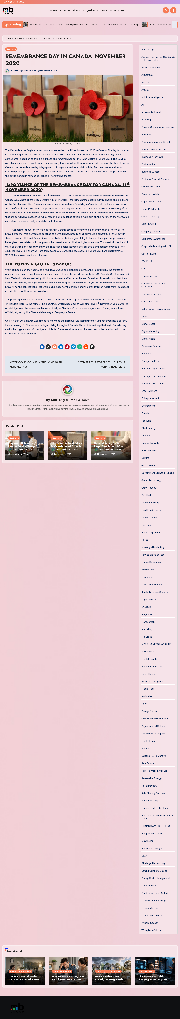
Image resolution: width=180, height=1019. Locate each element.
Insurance (146, 577)
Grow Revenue (149, 487)
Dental (145, 316)
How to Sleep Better (152, 554)
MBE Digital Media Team (25, 70)
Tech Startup (148, 885)
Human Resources (151, 562)
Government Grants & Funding (157, 472)
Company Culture (150, 231)
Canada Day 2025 (151, 186)
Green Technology (151, 480)
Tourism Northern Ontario (155, 893)
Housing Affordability (152, 547)
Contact (102, 10)
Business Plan (148, 164)
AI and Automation (151, 67)
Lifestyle (146, 606)
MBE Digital (147, 651)
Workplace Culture (151, 930)
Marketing (146, 629)
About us (64, 10)
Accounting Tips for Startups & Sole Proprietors (158, 59)
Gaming (145, 458)
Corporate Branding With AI (156, 246)
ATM (144, 104)
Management (148, 621)
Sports (145, 855)
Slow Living (147, 841)
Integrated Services (152, 584)
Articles (145, 89)
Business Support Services (155, 179)
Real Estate (147, 763)
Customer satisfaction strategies (153, 285)
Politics (145, 748)
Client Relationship (151, 209)
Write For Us (116, 10)
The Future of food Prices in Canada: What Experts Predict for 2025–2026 (66, 446)
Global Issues (148, 465)
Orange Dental (149, 711)
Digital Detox (148, 323)
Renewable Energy (151, 778)
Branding (146, 119)
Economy (146, 353)
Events (145, 413)
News (144, 703)
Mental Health (149, 659)
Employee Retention (152, 383)
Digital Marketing (150, 331)
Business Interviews (152, 156)
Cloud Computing (150, 216)
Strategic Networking (153, 863)
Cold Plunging (148, 223)
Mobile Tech (148, 688)
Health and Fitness (151, 510)
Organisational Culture (153, 726)
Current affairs (149, 276)
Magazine (89, 10)
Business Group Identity (154, 149)
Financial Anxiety (150, 443)
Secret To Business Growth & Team (157, 817)
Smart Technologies (152, 848)
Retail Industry (149, 785)
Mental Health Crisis (152, 666)
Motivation (147, 696)
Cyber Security (149, 301)
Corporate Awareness (153, 238)
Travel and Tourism (151, 915)
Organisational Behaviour (154, 718)
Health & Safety (150, 502)
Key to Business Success (155, 592)
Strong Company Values (154, 870)
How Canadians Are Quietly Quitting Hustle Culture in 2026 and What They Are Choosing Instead (111, 981)
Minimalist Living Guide (153, 681)
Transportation (149, 908)
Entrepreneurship (150, 398)
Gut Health (147, 495)
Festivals (146, 420)
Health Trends (149, 517)
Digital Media (148, 338)
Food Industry (149, 450)
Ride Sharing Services (153, 793)
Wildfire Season (149, 922)
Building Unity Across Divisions (157, 127)
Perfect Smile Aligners (153, 733)
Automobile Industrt (152, 112)
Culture (145, 268)
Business (11, 49)
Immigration (147, 569)
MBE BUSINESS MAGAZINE (156, 644)
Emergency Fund (150, 361)
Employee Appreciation (153, 368)
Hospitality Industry (151, 532)
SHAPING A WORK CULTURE (157, 826)
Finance (145, 435)
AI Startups (147, 75)
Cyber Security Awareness (155, 309)
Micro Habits (148, 674)
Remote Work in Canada (154, 770)
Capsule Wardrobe (151, 201)
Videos (76, 10)
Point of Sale (148, 741)
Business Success (151, 171)
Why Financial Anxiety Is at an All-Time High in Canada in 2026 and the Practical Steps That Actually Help (68, 981)
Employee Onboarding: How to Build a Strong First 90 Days (24, 446)
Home (53, 10)
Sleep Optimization (151, 833)
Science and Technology (154, 808)
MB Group (146, 636)
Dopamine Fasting (151, 346)
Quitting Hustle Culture (153, 755)
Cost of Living (149, 253)
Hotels (144, 539)
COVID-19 (146, 261)
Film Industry (148, 428)
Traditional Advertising (153, 900)
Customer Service (151, 294)
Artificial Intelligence (152, 97)
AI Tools (145, 82)
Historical (146, 525)
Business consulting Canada (156, 142)
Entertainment (149, 390)
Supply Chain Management (155, 878)
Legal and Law (149, 599)
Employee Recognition (153, 376)
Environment (148, 405)
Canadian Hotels (150, 194)
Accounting (147, 49)
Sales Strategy (149, 800)
